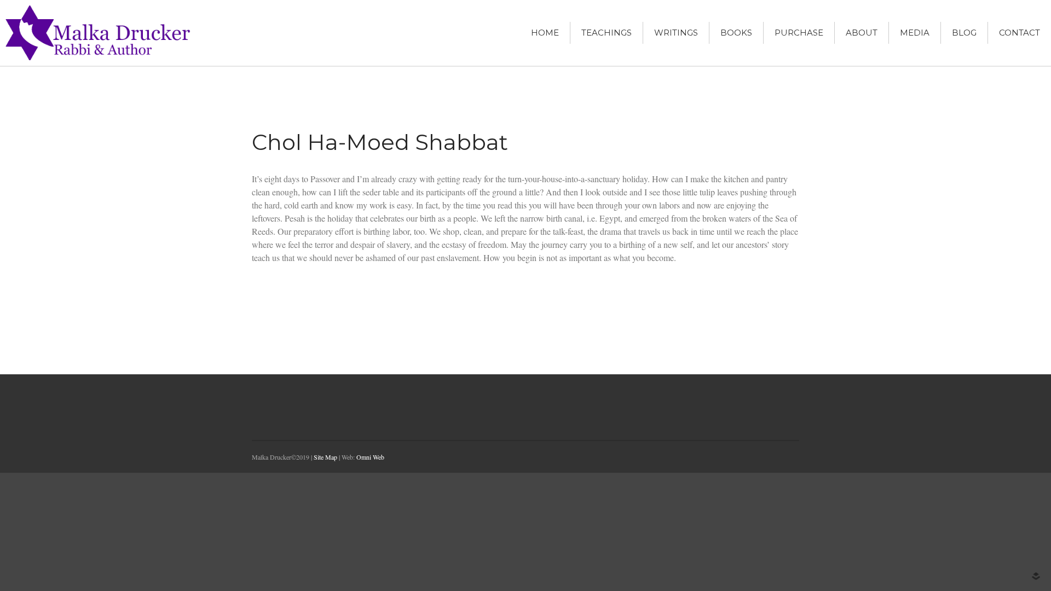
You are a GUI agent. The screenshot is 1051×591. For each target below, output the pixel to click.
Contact (1019, 32)
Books (736, 32)
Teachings (606, 32)
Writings (676, 32)
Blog (964, 32)
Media (914, 32)
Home (545, 32)
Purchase (799, 32)
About (861, 32)
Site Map (325, 457)
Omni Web (370, 457)
